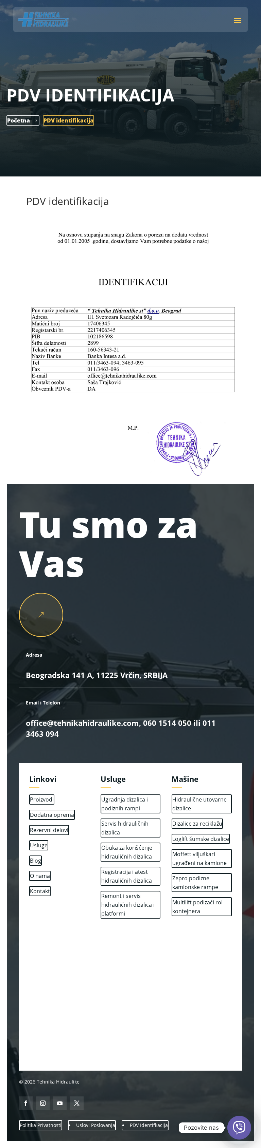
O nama (40, 876)
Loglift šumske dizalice (200, 839)
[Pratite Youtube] (60, 1103)
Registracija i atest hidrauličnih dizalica (126, 876)
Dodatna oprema (52, 814)
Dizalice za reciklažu (197, 823)
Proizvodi (42, 799)
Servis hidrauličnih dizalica (125, 828)
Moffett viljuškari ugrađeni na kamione (199, 858)
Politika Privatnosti (41, 1125)
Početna (18, 120)
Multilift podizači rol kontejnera (197, 907)
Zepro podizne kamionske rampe (195, 882)
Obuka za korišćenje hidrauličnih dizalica (126, 852)
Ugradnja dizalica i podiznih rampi (124, 804)
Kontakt (40, 891)
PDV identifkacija (149, 1125)
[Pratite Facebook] (26, 1103)
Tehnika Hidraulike (57, 1081)
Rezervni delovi (49, 830)
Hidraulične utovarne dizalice (199, 804)
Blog (35, 860)
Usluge (39, 845)
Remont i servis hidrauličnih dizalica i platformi (128, 904)
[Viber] (239, 1128)
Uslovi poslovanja (95, 1125)
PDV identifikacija (68, 120)
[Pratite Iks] (77, 1103)
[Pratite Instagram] (43, 1103)
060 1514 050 (166, 723)
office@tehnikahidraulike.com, (83, 723)
